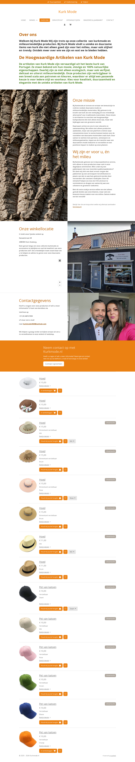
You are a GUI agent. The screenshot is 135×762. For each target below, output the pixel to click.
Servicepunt (77, 207)
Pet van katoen (47, 587)
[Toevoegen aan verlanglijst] (60, 391)
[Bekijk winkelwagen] (70, 24)
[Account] (64, 24)
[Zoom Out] (59, 285)
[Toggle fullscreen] (59, 260)
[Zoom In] (59, 282)
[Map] (40, 273)
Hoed (42, 378)
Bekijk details (44, 386)
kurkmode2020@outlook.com (34, 324)
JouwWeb (113, 756)
